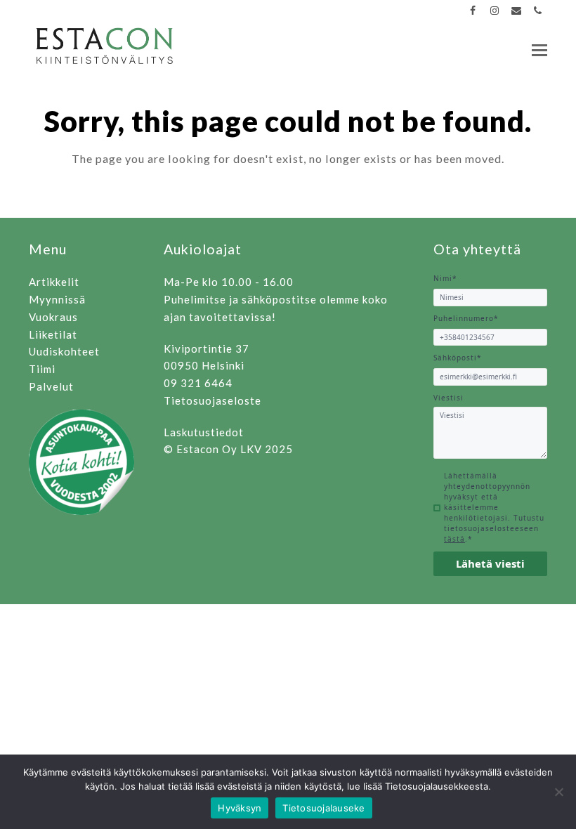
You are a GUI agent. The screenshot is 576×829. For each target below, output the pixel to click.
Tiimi (42, 369)
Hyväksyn (239, 808)
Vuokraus (53, 317)
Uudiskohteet (64, 351)
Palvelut (51, 386)
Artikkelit (54, 281)
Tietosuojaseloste (212, 400)
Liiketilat (53, 334)
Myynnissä (57, 299)
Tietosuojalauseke (323, 808)
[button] (539, 49)
